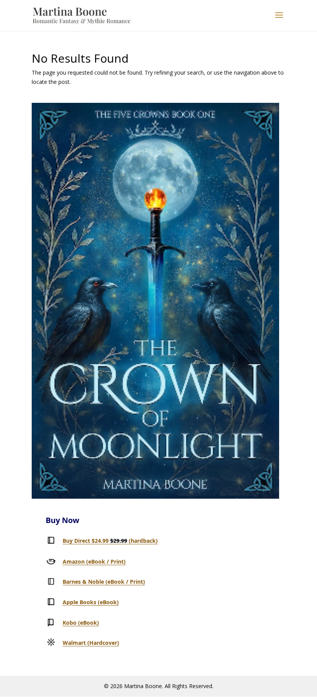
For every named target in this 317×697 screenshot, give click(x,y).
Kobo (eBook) (81, 622)
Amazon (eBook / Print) (94, 561)
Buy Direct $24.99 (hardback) (110, 540)
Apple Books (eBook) (91, 602)
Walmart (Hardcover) (91, 642)
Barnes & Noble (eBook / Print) (104, 581)
